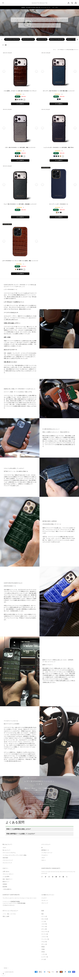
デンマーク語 (44, 934)
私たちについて (6, 850)
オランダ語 (44, 929)
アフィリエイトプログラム (9, 852)
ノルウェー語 (44, 936)
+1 (62, 156)
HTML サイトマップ (8, 860)
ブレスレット (44, 900)
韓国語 (43, 946)
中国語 (43, 949)
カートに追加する (20, 103)
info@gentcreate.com (9, 905)
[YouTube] (56, 877)
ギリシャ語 (44, 944)
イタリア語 (44, 924)
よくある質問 (6, 876)
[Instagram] (49, 877)
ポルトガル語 (44, 919)
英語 (42, 914)
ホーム (54, 49)
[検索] (72, 3)
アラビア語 (44, 941)
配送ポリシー (6, 881)
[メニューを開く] (3, 3)
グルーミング (44, 903)
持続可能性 (5, 857)
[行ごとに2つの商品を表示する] (3, 45)
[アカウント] (68, 3)
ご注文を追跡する (7, 889)
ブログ (4, 847)
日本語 (43, 951)
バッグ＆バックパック (46, 852)
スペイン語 (44, 916)
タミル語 (43, 959)
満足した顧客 (6, 916)
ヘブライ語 (44, 954)
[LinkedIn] (63, 877)
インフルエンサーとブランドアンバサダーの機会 (14, 855)
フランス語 (44, 926)
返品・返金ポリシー (7, 879)
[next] (36, 71)
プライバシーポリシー (8, 874)
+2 (24, 99)
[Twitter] (45, 877)
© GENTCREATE (9, 972)
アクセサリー (44, 855)
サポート (43, 860)
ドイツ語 (43, 921)
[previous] (4, 71)
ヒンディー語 (44, 957)
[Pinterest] (52, 877)
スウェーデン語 (45, 931)
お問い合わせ (6, 871)
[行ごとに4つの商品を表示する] (5, 45)
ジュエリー (44, 898)
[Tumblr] (66, 877)
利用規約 (5, 884)
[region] (20, 71)
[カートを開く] (76, 3)
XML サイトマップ (7, 862)
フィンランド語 (45, 939)
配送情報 (5, 886)
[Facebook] (42, 877)
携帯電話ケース (45, 850)
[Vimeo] (59, 877)
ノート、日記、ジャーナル (9, 914)
